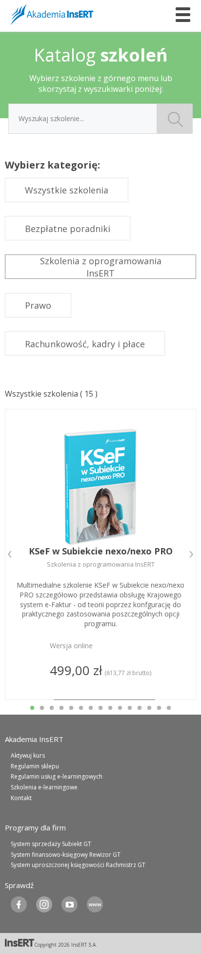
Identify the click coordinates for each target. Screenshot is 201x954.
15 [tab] (168, 708)
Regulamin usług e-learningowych (56, 776)
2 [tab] (42, 708)
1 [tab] (32, 708)
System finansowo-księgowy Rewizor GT (66, 854)
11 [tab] (129, 708)
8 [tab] (100, 708)
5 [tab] (71, 708)
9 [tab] (110, 708)
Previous (10, 554)
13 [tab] (149, 708)
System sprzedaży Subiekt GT (51, 844)
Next (191, 554)
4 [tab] (61, 708)
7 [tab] (90, 708)
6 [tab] (81, 708)
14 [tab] (159, 708)
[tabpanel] (100, 554)
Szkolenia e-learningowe (44, 787)
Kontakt (21, 798)
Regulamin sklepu (35, 766)
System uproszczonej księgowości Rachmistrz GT (78, 865)
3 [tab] (51, 708)
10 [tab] (120, 708)
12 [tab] (139, 708)
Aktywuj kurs (28, 755)
